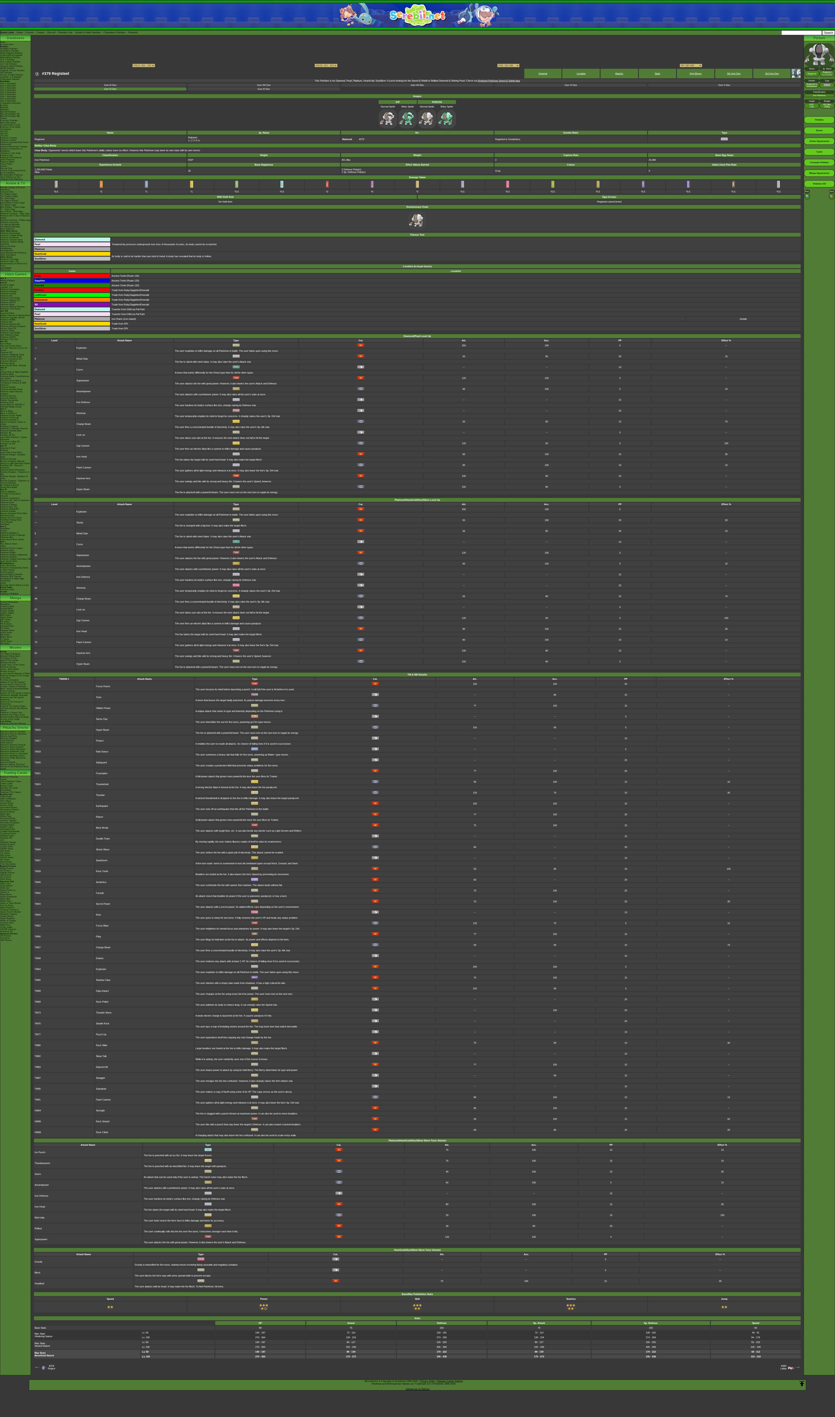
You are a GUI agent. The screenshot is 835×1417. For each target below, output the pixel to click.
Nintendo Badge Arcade (11, 407)
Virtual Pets (5, 581)
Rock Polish (102, 1001)
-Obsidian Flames (8, 842)
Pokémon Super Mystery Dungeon (11, 392)
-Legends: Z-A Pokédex (11, 77)
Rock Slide (101, 1045)
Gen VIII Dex (264, 85)
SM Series (5, 643)
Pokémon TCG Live (9, 339)
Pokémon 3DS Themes (10, 576)
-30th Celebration (8, 799)
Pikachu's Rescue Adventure (13, 734)
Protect (100, 740)
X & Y (2, 370)
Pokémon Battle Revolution (12, 470)
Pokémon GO (6, 296)
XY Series (4, 639)
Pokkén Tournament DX (11, 359)
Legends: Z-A (6, 287)
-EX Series (5, 860)
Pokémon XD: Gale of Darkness (14, 500)
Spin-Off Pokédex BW (10, 116)
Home (20, 32)
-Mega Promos (6, 868)
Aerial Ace (101, 882)
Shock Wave (102, 849)
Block (37, 1272)
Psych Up (101, 1034)
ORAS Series (6, 641)
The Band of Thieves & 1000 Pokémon (13, 384)
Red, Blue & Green (8, 544)
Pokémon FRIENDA (9, 594)
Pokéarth (133, 32)
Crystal (3, 531)
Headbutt (39, 1283)
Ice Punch (40, 1152)
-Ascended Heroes (8, 807)
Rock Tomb (102, 871)
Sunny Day (102, 719)
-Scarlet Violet (6, 847)
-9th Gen (4, 131)
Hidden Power (103, 708)
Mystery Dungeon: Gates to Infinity (12, 423)
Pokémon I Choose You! (11, 713)
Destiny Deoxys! (7, 671)
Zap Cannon (82, 445)
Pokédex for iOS (7, 444)
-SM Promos (6, 875)
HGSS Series (6, 632)
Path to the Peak (7, 246)
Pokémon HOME (7, 320)
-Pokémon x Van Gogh (10, 153)
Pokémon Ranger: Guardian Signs (12, 456)
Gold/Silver (5, 529)
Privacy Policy (427, 1381)
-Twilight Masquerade (10, 831)
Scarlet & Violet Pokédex (88, 32)
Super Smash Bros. (9, 561)
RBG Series (5, 615)
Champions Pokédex (114, 32)
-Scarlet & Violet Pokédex (11, 75)
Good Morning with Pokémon (13, 253)
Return (99, 817)
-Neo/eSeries (6, 862)
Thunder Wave (104, 1012)
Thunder (100, 795)
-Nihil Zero (5, 888)
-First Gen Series (8, 864)
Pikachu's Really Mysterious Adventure (13, 759)
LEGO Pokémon (7, 160)
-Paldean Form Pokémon (11, 179)
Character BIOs (7, 606)
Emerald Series (7, 626)
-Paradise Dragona (8, 914)
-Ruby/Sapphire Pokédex (11, 53)
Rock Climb (102, 1132)
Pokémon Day (6, 155)
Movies (15, 647)
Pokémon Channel (8, 505)
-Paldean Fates (7, 836)
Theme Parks (6, 164)
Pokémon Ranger (8, 511)
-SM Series (5, 851)
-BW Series (5, 855)
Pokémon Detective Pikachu (13, 723)
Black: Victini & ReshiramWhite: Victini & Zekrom (14, 690)
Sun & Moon (5, 344)
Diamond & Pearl (7, 448)
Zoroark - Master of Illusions (13, 686)
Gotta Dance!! (6, 743)
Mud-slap (39, 1217)
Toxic (99, 697)
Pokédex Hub (65, 32)
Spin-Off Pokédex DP (10, 114)
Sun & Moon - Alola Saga (11, 211)
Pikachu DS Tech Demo (11, 518)
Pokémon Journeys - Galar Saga (15, 214)
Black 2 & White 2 (8, 413)
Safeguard (101, 762)
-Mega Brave (6, 894)
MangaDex (5, 604)
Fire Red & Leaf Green (10, 494)
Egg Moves (696, 73)
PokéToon (4, 244)
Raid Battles (5, 790)
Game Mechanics (8, 123)
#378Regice (51, 1367)
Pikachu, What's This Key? (12, 764)
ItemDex (4, 105)
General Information (9, 602)
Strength (100, 1110)
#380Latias (783, 1367)
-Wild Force (5, 925)
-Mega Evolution (7, 812)
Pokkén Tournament (9, 400)
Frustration (101, 773)
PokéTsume (5, 270)
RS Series (4, 622)
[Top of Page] (802, 1383)
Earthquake (102, 806)
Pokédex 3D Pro (7, 435)
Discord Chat (6, 168)
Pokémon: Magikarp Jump (12, 354)
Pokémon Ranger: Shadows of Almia (14, 477)
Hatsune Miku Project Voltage (13, 147)
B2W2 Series (6, 637)
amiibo (3, 583)
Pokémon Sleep (7, 304)
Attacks (619, 73)
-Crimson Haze (7, 923)
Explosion (81, 348)
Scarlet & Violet (7, 285)
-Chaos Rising (6, 803)
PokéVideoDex (6, 251)
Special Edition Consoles (11, 574)
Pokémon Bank (7, 374)
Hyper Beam (83, 489)
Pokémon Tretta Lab (9, 418)
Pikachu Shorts (15, 727)
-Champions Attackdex (10, 103)
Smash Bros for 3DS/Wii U (12, 405)
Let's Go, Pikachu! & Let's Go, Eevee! (14, 349)
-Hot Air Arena (6, 905)
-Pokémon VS (6, 931)
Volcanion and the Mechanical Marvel (13, 709)
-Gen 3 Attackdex (8, 88)
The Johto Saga (7, 198)
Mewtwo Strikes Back (10, 656)
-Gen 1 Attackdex (8, 83)
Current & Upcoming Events (13, 170)
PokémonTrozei (7, 515)
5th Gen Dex (734, 73)
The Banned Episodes (10, 227)
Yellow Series (6, 617)
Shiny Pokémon (7, 229)
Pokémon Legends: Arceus (12, 318)
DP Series (4, 628)
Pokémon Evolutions (9, 237)
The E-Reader (6, 522)
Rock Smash (103, 1121)
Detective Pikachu (8, 361)
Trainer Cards (6, 783)
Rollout (38, 1228)
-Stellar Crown (6, 827)
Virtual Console (7, 572)
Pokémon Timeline (8, 138)
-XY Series (5, 853)
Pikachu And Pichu (8, 736)
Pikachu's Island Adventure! (12, 749)
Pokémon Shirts (7, 162)
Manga (15, 598)
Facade (100, 893)
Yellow (3, 546)
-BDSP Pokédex (7, 68)
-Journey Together (8, 820)
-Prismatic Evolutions (9, 823)
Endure (100, 958)
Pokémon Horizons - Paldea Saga (15, 220)
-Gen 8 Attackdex (8, 99)
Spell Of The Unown (9, 660)
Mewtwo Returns (8, 663)
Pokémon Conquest (9, 426)
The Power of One (8, 658)
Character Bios (7, 192)
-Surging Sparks (7, 825)
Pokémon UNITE (8, 302)
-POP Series (5, 879)
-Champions (5, 129)
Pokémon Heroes (8, 667)
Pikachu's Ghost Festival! (11, 747)
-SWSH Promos (7, 873)
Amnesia (80, 413)
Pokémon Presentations (11, 157)
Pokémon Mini (6, 537)
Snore (38, 1174)
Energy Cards (6, 786)
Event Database (7, 173)
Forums (29, 32)
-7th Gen (4, 136)
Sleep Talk (101, 1056)
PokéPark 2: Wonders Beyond (13, 428)
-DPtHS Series (6, 857)
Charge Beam (83, 424)
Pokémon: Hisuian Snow (11, 240)
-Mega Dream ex (7, 890)
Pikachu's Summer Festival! (13, 745)
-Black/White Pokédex (10, 57)
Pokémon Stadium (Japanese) (13, 555)
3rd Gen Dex (772, 73)
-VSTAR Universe (8, 929)
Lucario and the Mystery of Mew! (15, 673)
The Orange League (9, 196)
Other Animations (8, 255)
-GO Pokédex (6, 73)
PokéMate (4, 524)
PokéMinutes (6, 248)
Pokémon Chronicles (9, 222)
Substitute (101, 1088)
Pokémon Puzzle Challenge (12, 535)
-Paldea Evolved (7, 844)
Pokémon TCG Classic (10, 792)
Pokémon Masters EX (10, 300)
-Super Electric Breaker (10, 912)
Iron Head (81, 456)
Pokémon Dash (7, 502)
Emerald (4, 496)
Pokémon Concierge (9, 259)
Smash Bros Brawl (8, 487)
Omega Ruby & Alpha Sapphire (14, 372)
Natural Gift (102, 1067)
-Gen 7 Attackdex (8, 96)
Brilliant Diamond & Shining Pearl (15, 315)
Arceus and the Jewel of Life (13, 684)
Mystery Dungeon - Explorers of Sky (14, 473)
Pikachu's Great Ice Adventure (14, 753)
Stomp (79, 522)
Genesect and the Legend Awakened (11, 698)
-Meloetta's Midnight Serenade (14, 695)
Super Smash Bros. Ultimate (13, 365)
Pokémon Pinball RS (9, 509)
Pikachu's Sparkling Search (12, 756)
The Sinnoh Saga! (8, 205)
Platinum (4, 450)
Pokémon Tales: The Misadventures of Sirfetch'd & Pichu (13, 263)
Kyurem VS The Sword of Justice (15, 693)
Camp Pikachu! (7, 740)
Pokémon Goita (7, 589)
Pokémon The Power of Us (12, 715)
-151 (2, 840)
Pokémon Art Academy (10, 381)
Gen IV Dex (110, 89)
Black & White (6, 411)
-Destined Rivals (7, 818)
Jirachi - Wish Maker (9, 669)
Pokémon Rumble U (9, 420)
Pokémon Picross (8, 396)
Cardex (3, 118)
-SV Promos (5, 870)
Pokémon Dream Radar (11, 415)
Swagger (100, 1078)
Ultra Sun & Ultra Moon (10, 346)
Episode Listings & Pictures (12, 187)
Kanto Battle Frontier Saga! (12, 203)
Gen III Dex (264, 89)
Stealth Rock (102, 1023)
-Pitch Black (5, 801)
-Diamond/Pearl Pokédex (11, 55)
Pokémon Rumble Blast (11, 431)
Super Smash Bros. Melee (12, 539)
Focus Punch (103, 686)
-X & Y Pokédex (7, 60)
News (2, 42)
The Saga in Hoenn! (9, 200)
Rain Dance (102, 751)
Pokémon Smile (7, 331)
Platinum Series (7, 630)
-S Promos (5, 938)
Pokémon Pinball (7, 552)
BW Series (5, 635)
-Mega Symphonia (8, 897)
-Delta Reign (6, 797)
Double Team (103, 838)
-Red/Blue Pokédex (9, 49)
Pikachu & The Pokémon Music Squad (14, 767)
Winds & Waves (7, 281)
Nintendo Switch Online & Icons (14, 585)
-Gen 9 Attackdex (8, 101)
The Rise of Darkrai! (9, 680)
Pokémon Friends (8, 294)
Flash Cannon (83, 467)
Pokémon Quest (7, 363)
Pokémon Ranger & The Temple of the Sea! (14, 677)
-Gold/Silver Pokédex (9, 51)
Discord (51, 32)
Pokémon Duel (6, 402)
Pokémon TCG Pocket (10, 309)
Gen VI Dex (571, 85)
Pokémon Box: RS (8, 507)
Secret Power (103, 904)
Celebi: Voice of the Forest (12, 665)
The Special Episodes (10, 224)
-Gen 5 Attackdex (8, 92)
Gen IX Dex (110, 85)
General (543, 73)
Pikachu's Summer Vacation (12, 732)
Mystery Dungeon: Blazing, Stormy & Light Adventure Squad (15, 462)
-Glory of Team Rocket (10, 903)
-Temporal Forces (8, 833)
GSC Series (5, 619)
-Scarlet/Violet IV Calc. (10, 125)
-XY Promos (5, 877)
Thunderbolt (102, 784)
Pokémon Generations (10, 233)
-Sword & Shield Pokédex (11, 66)
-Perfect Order (6, 805)
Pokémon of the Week (10, 127)
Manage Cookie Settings (450, 1381)
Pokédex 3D (5, 433)
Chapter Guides (7, 611)
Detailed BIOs (6, 609)
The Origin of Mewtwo (10, 654)
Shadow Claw (103, 980)
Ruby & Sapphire (7, 492)
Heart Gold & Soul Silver (11, 452)
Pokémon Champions (10, 289)
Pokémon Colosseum (10, 498)
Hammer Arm (83, 478)
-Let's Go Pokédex (8, 64)
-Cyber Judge (6, 927)
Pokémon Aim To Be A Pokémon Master (15, 217)
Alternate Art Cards (9, 788)
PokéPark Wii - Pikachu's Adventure (11, 466)
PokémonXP (5, 144)
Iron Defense (83, 402)
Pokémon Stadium (8, 557)
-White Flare (5, 816)
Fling (98, 936)
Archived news (6, 44)
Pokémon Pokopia (8, 291)
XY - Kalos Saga (7, 209)
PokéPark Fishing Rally (10, 520)
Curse (79, 369)
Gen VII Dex (417, 85)
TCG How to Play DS (10, 442)
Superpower (82, 380)
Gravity (38, 1261)
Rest (98, 914)
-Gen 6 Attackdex (8, 94)
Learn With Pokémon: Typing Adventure (13, 438)
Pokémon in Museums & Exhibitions (11, 150)
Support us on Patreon (417, 1389)
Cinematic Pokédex (9, 120)
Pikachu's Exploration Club (12, 751)
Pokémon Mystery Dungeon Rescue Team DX (12, 327)
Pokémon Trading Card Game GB (15, 559)
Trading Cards (15, 773)
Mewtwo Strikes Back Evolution (14, 717)
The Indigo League (8, 194)
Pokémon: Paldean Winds (11, 242)
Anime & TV (15, 183)
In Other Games (7, 570)
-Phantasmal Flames (9, 810)
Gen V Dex (724, 85)
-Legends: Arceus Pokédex (12, 70)
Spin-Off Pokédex (8, 112)
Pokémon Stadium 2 (9, 533)
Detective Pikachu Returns (12, 307)
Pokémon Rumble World (11, 389)
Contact (40, 32)
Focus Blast (102, 925)
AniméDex (5, 190)
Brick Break (102, 827)
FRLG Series (6, 624)
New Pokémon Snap (9, 335)
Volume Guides (7, 613)
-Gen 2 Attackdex (8, 86)
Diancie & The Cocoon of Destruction (11, 703)
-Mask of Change (8, 921)
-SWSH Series (6, 849)
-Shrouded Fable (7, 829)
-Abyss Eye (5, 884)
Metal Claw (82, 358)
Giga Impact (102, 991)
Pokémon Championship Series (14, 142)
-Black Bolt (5, 814)
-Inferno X (4, 892)
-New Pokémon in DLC (10, 177)
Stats (657, 73)
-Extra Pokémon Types (10, 781)
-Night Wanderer (7, 918)
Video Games (16, 274)
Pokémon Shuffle (8, 387)
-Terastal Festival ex (9, 910)
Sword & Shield (7, 313)
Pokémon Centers (8, 140)
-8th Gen (4, 133)
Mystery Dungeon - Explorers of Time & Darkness (14, 482)
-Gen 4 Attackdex (8, 90)
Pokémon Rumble (8, 459)
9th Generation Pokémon (11, 175)
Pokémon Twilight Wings (11, 235)
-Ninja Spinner (6, 886)
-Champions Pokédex (10, 79)
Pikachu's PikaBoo (8, 738)
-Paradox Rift (6, 838)
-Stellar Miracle (7, 916)
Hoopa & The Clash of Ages (13, 706)
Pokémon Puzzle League (11, 548)
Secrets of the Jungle (10, 719)
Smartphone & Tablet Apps (12, 579)
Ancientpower (83, 391)
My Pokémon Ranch (9, 485)
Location (581, 73)
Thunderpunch (42, 1163)
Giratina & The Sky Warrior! (12, 682)
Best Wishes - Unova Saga (12, 207)
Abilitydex (4, 110)
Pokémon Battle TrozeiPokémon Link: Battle (14, 377)
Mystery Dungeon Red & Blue (13, 513)
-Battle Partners (7, 907)
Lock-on (80, 435)
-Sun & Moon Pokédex (10, 62)
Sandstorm (101, 860)
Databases (15, 38)
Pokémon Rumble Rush (11, 357)
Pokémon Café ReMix (10, 298)
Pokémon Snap (7, 550)
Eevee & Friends (7, 762)
